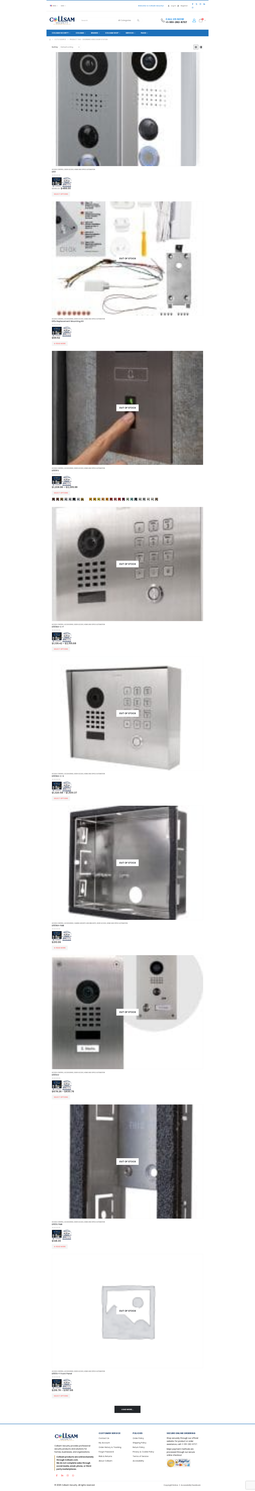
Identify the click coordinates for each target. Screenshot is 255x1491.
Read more (61, 343)
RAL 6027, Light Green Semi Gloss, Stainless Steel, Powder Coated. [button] (131, 499)
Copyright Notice (171, 1485)
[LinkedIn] (204, 4)
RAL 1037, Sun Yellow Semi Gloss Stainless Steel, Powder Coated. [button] (107, 499)
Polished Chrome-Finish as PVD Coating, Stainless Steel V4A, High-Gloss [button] (78, 499)
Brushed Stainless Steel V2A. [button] (65, 499)
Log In (173, 6)
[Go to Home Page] (50, 39)
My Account (104, 1442)
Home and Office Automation (84, 169)
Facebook (56, 1475)
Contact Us (104, 1438)
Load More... (127, 1409)
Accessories (68, 319)
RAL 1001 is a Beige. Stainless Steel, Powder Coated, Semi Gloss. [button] (86, 499)
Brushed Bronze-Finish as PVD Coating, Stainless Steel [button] (57, 499)
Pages (143, 33)
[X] (196, 4)
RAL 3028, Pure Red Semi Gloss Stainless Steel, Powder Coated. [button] (119, 499)
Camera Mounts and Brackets (85, 923)
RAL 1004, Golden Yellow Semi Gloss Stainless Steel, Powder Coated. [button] (94, 499)
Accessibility (138, 1460)
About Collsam (105, 1460)
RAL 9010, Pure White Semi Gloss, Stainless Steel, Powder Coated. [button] (148, 499)
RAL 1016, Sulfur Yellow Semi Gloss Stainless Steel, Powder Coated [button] (98, 499)
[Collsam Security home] (74, 1437)
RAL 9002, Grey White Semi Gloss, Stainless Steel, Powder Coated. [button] (140, 499)
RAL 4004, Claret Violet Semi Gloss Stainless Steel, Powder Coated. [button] (123, 499)
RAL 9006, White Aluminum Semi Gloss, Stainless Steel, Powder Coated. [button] (144, 499)
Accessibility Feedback (191, 1485)
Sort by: (55, 47)
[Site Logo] (62, 20)
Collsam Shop (111, 33)
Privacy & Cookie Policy (143, 1451)
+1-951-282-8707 (189, 1444)
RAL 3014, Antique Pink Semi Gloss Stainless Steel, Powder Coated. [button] (115, 499)
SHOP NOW (127, 756)
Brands (94, 33)
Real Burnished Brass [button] (156, 499)
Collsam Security (60, 33)
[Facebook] (192, 4)
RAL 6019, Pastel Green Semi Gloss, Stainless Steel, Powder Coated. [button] (127, 499)
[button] (196, 47)
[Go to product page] (127, 109)
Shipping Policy (139, 1442)
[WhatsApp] (192, 7)
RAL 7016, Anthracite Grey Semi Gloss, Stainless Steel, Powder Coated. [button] (135, 499)
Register (184, 6)
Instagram (67, 1475)
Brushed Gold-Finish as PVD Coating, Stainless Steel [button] (61, 499)
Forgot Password (106, 1451)
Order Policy (138, 1438)
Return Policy (139, 1447)
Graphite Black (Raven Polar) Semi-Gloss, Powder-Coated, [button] (74, 499)
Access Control (58, 169)
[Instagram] (200, 4)
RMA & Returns (105, 1456)
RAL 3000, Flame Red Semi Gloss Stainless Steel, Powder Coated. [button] (111, 499)
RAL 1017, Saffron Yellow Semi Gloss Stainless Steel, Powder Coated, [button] (103, 499)
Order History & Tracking (110, 1447)
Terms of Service (140, 1456)
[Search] (138, 20)
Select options (61, 194)
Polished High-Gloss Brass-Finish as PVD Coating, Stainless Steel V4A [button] (82, 499)
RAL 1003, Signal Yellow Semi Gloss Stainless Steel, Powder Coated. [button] (90, 499)
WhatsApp (73, 1475)
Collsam (80, 33)
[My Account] (194, 20)
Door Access (69, 169)
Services (130, 33)
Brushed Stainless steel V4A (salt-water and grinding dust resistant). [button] (70, 499)
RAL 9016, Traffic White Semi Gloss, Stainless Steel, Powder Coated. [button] (152, 499)
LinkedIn (62, 1475)
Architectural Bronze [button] (53, 499)
